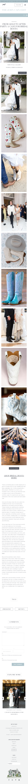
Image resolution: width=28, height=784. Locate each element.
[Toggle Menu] (24, 5)
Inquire (18, 5)
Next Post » (21, 609)
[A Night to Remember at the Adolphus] (14, 694)
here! (3, 553)
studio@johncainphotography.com (14, 728)
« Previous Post (6, 609)
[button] (24, 15)
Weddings (14, 21)
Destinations (14, 761)
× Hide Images (22, 72)
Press (14, 747)
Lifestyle (14, 759)
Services (14, 741)
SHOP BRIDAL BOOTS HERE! (14, 477)
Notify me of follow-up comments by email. (12, 655)
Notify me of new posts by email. (9, 660)
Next (25, 698)
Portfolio (14, 745)
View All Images (14, 468)
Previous (3, 698)
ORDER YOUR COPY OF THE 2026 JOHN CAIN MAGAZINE (14, 1)
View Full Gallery (14, 65)
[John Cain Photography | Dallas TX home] (8, 5)
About (14, 743)
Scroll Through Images (14, 67)
